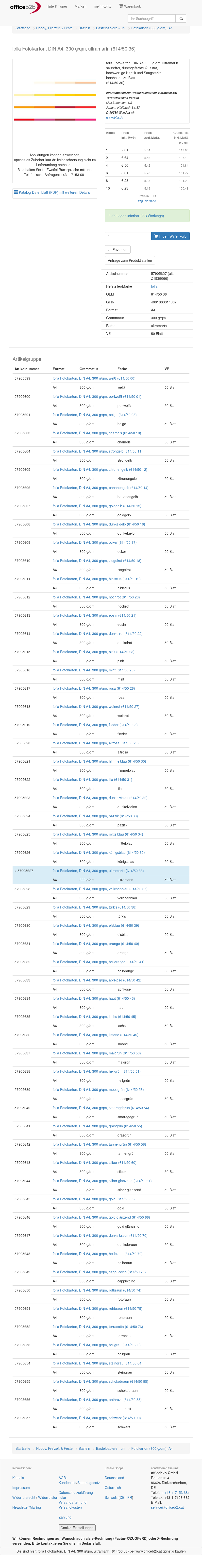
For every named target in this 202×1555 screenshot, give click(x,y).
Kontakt (18, 1477)
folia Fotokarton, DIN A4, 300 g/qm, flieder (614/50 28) (95, 724)
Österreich (113, 1487)
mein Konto (103, 6)
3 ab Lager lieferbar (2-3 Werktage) (136, 215)
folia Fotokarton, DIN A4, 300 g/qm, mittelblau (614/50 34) (98, 834)
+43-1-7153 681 (177, 1492)
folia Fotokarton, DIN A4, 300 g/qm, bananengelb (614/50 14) (101, 487)
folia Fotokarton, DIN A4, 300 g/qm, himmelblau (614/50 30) (99, 761)
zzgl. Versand (147, 201)
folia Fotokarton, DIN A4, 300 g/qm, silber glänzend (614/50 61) (102, 1180)
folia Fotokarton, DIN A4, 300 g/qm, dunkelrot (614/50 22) (98, 633)
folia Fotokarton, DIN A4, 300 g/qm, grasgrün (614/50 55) (97, 1125)
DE (122, 1497)
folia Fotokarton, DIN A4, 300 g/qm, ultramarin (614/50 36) (98, 870)
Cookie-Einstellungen (77, 1527)
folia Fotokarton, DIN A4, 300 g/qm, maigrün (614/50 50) (97, 1052)
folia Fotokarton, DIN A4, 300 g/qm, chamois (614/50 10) (97, 432)
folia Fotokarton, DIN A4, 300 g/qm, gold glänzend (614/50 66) (101, 1217)
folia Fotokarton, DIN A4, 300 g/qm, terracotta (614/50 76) (98, 1326)
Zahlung (65, 1517)
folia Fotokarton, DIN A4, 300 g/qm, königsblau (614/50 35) (99, 852)
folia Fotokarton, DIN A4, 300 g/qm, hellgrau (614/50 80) (97, 1344)
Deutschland (114, 1477)
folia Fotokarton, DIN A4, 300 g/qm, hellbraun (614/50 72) (98, 1253)
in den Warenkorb (172, 236)
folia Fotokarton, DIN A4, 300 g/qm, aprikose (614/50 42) (97, 980)
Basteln (84, 27)
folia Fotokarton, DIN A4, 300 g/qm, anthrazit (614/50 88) (97, 1399)
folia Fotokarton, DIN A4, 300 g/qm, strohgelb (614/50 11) (98, 451)
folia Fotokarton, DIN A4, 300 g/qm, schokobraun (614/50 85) (100, 1381)
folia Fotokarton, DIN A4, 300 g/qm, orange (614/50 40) (96, 943)
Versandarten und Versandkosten (72, 1505)
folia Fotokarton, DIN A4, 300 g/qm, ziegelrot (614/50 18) (97, 560)
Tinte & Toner (56, 6)
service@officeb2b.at (167, 1507)
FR (129, 1497)
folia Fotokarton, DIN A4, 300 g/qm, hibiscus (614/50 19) (97, 578)
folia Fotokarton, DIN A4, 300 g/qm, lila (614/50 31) (92, 779)
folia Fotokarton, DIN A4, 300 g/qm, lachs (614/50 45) (94, 1016)
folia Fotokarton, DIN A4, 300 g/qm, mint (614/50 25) (94, 669)
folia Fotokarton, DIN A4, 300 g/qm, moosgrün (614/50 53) (98, 1089)
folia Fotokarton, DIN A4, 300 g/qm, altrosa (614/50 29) (96, 742)
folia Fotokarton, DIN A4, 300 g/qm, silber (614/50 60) (94, 1162)
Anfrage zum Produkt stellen (130, 260)
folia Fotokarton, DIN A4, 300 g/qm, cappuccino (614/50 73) (99, 1271)
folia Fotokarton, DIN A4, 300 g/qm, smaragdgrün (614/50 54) (101, 1107)
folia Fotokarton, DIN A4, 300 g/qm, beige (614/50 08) (95, 414)
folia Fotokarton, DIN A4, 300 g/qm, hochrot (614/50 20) (96, 596)
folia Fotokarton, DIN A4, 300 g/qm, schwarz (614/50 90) (97, 1417)
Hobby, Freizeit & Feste (54, 27)
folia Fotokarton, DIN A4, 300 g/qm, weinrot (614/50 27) (96, 706)
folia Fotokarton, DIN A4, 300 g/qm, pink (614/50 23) (94, 651)
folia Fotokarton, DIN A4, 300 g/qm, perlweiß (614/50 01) (97, 396)
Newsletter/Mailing (26, 1507)
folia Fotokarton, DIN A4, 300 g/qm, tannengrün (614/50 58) (99, 1144)
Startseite (23, 27)
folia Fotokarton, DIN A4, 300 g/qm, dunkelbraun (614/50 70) (100, 1235)
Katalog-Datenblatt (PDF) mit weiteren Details (54, 192)
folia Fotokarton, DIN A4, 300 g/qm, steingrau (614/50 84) (98, 1363)
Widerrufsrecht (23, 1497)
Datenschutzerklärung (76, 1492)
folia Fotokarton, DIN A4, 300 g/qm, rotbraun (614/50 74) (97, 1290)
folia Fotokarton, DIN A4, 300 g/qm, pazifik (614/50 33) (95, 815)
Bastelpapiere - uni (110, 27)
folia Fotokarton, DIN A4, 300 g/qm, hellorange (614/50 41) (99, 961)
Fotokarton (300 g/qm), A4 (152, 27)
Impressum (21, 1487)
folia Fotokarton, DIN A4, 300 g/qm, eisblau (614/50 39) (96, 925)
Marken (80, 6)
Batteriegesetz (88, 1482)
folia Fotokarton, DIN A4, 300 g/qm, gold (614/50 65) (94, 1198)
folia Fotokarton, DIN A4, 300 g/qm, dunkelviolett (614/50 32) (100, 797)
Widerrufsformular (52, 1497)
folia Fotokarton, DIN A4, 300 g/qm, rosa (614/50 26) (94, 688)
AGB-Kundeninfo (67, 1480)
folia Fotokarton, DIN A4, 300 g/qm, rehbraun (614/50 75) (97, 1308)
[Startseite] (25, 6)
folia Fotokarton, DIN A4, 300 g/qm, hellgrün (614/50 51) (97, 1071)
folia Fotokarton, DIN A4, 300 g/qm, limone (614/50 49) (95, 1034)
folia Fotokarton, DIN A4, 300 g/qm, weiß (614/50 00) (94, 378)
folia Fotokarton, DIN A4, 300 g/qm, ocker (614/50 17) (95, 542)
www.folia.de (114, 117)
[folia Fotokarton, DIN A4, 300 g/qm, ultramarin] (55, 101)
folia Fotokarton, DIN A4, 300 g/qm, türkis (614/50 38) (94, 907)
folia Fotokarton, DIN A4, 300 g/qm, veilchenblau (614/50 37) (100, 888)
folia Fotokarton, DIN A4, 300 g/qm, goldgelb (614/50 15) (97, 505)
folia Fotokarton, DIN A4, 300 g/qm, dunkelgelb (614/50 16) (99, 524)
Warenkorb (132, 6)
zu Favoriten (117, 249)
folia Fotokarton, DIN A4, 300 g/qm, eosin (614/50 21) (94, 615)
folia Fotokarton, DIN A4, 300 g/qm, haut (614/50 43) (94, 998)
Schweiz (111, 1497)
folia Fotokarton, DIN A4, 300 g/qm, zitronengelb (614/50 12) (100, 469)
